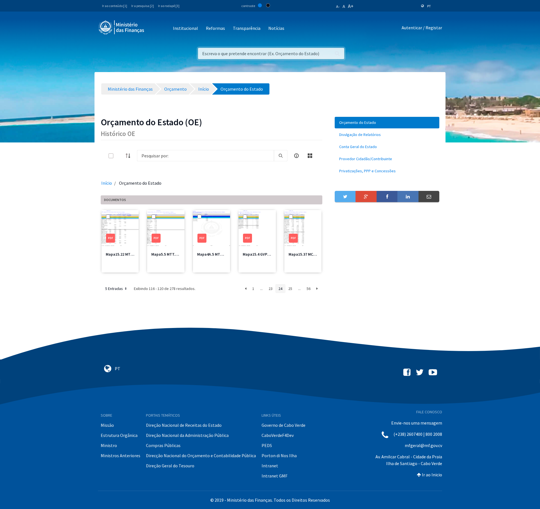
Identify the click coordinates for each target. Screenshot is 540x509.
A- (338, 6)
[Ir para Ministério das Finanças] (122, 27)
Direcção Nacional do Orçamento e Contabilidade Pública (201, 455)
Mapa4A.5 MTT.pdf (213, 254)
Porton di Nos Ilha (279, 455)
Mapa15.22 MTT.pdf (123, 254)
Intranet (270, 465)
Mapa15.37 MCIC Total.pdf (311, 254)
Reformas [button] (215, 28)
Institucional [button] (185, 28)
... (261, 288)
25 (290, 288)
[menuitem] (387, 122)
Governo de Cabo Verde (283, 425)
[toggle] (120, 155)
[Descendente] (129, 155)
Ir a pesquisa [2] (142, 6)
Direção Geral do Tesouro (170, 465)
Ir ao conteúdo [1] (114, 6)
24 (280, 288)
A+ (351, 6)
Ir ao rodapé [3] (168, 6)
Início (106, 183)
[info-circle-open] (296, 155)
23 (271, 288)
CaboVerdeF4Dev (278, 435)
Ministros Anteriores (120, 455)
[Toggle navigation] (153, 28)
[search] (280, 155)
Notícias (276, 28)
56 (308, 288)
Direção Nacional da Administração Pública (187, 435)
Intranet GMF (274, 476)
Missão (107, 425)
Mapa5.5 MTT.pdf (166, 254)
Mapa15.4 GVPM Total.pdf (265, 254)
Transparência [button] (246, 28)
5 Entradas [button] (114, 288)
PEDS (267, 445)
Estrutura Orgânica (119, 435)
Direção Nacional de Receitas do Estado (184, 425)
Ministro (109, 445)
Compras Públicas (163, 445)
